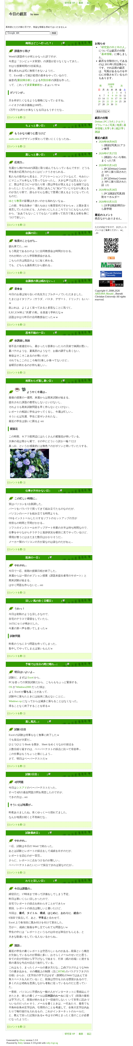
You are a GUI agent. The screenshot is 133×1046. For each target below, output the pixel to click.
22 (108, 101)
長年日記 (57, 43)
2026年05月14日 (108, 165)
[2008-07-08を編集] (48, 233)
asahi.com (14, 138)
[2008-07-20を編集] (63, 601)
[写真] (24, 392)
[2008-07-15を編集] (63, 381)
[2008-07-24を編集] (49, 774)
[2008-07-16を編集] (61, 491)
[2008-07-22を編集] (68, 664)
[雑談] (17, 392)
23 (112, 101)
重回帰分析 (23, 80)
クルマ (119, 121)
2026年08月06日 (108, 141)
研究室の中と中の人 (113, 47)
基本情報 (106, 54)
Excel (30, 677)
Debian (98, 121)
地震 (119, 125)
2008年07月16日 (16, 490)
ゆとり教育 (15, 200)
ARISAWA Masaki (104, 293)
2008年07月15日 (16, 380)
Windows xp (15, 701)
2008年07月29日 (16, 832)
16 (112, 98)
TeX (111, 121)
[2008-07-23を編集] (50, 721)
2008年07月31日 (16, 880)
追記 (89, 2)
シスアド (22, 787)
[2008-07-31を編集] (56, 881)
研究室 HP (70, 2)
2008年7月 (111, 85)
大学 (107, 128)
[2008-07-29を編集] (50, 833)
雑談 (97, 131)
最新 (81, 2)
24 (116, 101)
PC (105, 121)
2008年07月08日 (16, 233)
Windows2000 (23, 687)
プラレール (101, 125)
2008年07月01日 (16, 43)
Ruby (20, 1043)
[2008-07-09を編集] (65, 281)
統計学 (120, 128)
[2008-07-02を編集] (56, 125)
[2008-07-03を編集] (56, 154)
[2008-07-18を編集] (50, 557)
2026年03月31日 (108, 201)
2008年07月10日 (16, 332)
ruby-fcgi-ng (52, 1043)
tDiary (22, 1040)
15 (108, 98)
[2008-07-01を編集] (63, 43)
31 (116, 104)
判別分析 (46, 80)
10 (116, 95)
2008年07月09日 (16, 281)
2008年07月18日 (16, 557)
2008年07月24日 (16, 774)
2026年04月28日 (108, 189)
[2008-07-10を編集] (56, 333)
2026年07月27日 (108, 153)
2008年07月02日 (16, 125)
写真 (112, 125)
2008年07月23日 (16, 721)
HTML (62, 971)
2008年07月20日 (16, 600)
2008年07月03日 (16, 154)
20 (99, 101)
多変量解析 (33, 84)
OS (10, 687)
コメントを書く (16, 117)
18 (120, 98)
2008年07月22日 (16, 664)
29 (108, 104)
